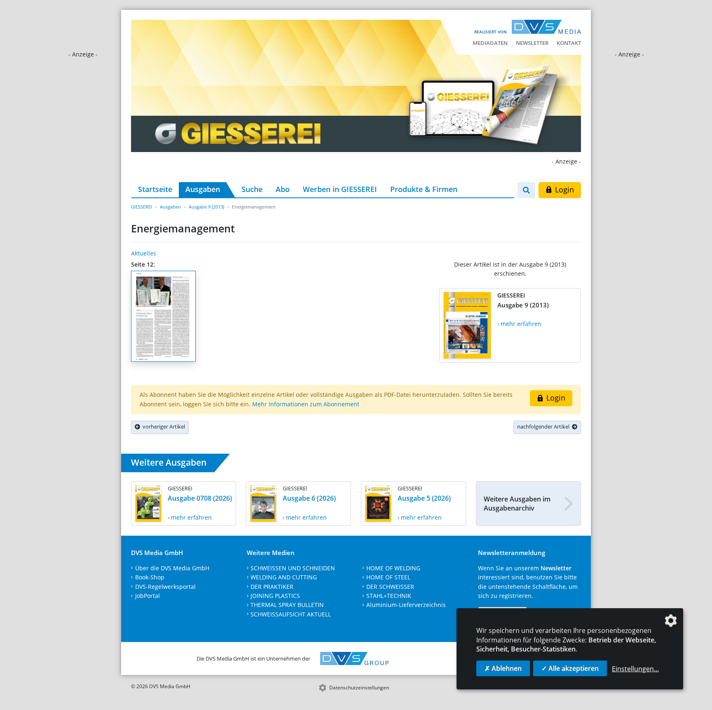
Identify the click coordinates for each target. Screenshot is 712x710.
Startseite (155, 189)
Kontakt (569, 43)
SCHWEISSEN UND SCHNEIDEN (293, 568)
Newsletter (532, 43)
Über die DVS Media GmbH (172, 568)
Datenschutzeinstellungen (359, 687)
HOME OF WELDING (393, 568)
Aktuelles (143, 253)
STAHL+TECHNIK (388, 596)
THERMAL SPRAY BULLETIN (287, 605)
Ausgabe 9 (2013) (206, 207)
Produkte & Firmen (423, 189)
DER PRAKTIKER (272, 586)
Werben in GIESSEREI (340, 189)
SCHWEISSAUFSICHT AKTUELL (291, 614)
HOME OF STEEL (388, 577)
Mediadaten (490, 43)
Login (563, 189)
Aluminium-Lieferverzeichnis (406, 605)
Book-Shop (149, 577)
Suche (251, 189)
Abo (283, 189)
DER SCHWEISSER (390, 586)
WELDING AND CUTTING (284, 577)
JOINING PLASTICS (275, 596)
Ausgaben (202, 189)
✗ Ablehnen (503, 668)
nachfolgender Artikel (544, 426)
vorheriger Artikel (162, 426)
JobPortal (147, 596)
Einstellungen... (635, 668)
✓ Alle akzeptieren (570, 668)
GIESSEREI (141, 207)
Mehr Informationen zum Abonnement (305, 404)
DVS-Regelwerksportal (165, 586)
